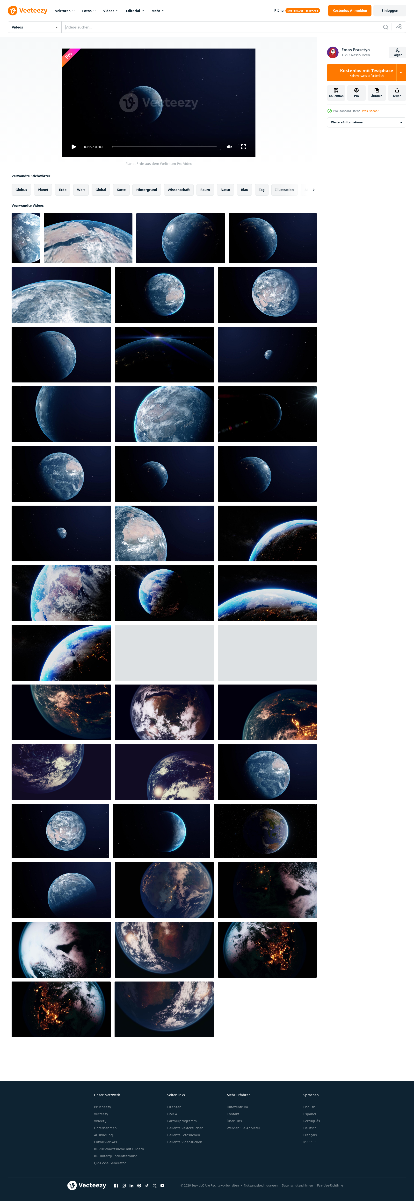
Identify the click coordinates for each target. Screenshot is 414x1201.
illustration (284, 189)
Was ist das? (370, 111)
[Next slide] (309, 190)
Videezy (100, 1121)
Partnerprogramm (182, 1121)
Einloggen (390, 10)
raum (205, 189)
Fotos (87, 10)
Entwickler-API (105, 1142)
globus (21, 189)
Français (310, 1135)
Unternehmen (105, 1128)
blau (244, 189)
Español (309, 1114)
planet (43, 189)
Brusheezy (102, 1107)
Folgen (397, 55)
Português (311, 1121)
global (100, 189)
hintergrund (146, 189)
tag (262, 189)
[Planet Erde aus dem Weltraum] (88, 238)
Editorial (133, 10)
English (309, 1107)
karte (121, 189)
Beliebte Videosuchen (184, 1142)
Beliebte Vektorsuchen (185, 1128)
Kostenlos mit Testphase (366, 73)
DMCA (172, 1114)
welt (81, 189)
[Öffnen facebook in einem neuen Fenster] (116, 1185)
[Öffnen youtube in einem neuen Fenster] (162, 1185)
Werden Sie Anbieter (243, 1128)
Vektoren (63, 10)
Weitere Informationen (347, 122)
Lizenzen (174, 1107)
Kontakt (233, 1114)
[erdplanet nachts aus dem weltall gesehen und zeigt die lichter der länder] (267, 653)
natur (225, 189)
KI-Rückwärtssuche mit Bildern (119, 1149)
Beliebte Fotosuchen (183, 1135)
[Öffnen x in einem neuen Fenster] (155, 1185)
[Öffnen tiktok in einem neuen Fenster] (147, 1185)
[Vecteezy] (27, 10)
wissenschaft (179, 189)
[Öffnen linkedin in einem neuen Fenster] (131, 1185)
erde (62, 189)
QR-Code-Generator (110, 1163)
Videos (108, 10)
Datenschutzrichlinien (297, 1185)
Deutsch (310, 1128)
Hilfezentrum (237, 1107)
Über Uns (234, 1121)
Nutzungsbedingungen (261, 1185)
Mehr (156, 10)
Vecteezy (101, 1114)
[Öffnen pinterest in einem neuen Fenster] (139, 1185)
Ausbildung (103, 1135)
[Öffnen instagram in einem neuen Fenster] (124, 1185)
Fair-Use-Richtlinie (330, 1185)
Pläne (278, 10)
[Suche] (386, 27)
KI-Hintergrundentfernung (116, 1156)
